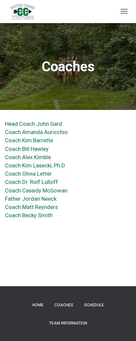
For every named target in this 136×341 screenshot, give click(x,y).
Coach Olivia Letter (28, 173)
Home (38, 305)
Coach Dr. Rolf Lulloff (31, 182)
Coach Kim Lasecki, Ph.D (35, 165)
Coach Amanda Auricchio (36, 132)
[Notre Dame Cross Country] (22, 11)
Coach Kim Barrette (29, 140)
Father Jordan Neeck (30, 198)
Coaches (63, 305)
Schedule (94, 305)
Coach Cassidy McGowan (36, 190)
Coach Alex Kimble (28, 157)
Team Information (68, 323)
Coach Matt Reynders (31, 207)
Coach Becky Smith (28, 215)
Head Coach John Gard (33, 123)
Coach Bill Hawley (27, 149)
